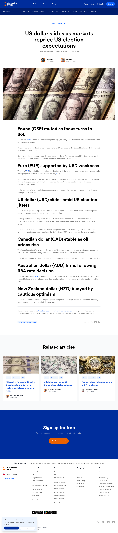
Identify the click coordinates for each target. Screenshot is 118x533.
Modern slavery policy (106, 484)
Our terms (102, 475)
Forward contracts (60, 485)
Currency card (37, 492)
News (92, 4)
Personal (26, 4)
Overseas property (38, 11)
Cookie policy (103, 481)
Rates (86, 4)
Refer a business (59, 503)
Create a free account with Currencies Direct (56, 311)
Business (36, 4)
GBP (29, 140)
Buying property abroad (39, 485)
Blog (53, 23)
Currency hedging (60, 482)
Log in (101, 4)
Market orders (59, 488)
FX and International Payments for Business (42, 463)
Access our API (104, 495)
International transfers (39, 475)
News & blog (81, 481)
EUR (27, 171)
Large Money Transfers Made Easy (92, 463)
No (27, 528)
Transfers (26, 11)
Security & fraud (52, 11)
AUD (37, 276)
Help (100, 472)
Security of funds (104, 492)
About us (79, 475)
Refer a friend (36, 500)
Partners (46, 4)
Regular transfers (37, 481)
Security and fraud (105, 489)
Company (55, 4)
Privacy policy (103, 478)
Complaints (80, 486)
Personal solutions (38, 472)
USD (57, 173)
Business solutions (60, 472)
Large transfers (37, 478)
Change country (8, 478)
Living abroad (65, 11)
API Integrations (59, 495)
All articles (6, 11)
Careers (79, 478)
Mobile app (35, 495)
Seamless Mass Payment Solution (69, 463)
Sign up (110, 4)
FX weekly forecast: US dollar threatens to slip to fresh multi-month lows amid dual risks (20, 386)
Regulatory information (106, 486)
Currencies (83, 11)
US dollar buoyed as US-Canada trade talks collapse (58, 383)
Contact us (80, 484)
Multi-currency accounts (62, 475)
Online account (37, 489)
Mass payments (59, 478)
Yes (12, 528)
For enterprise (59, 492)
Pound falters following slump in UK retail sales (97, 383)
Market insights (59, 498)
